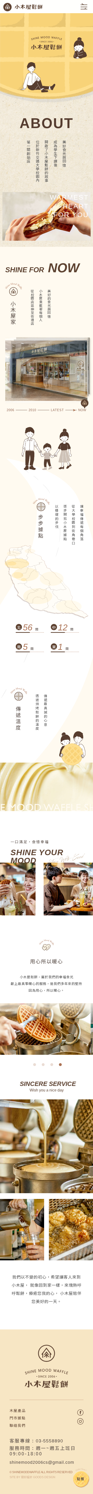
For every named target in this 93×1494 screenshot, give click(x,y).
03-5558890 (49, 1440)
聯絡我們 (18, 1425)
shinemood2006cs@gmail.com (42, 1462)
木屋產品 (18, 1410)
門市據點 (18, 1417)
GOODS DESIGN (38, 1477)
